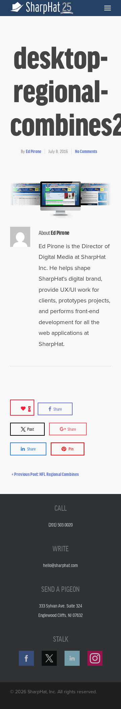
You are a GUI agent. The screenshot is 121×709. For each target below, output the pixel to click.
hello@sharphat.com (60, 565)
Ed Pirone (33, 151)
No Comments (86, 151)
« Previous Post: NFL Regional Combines (45, 474)
